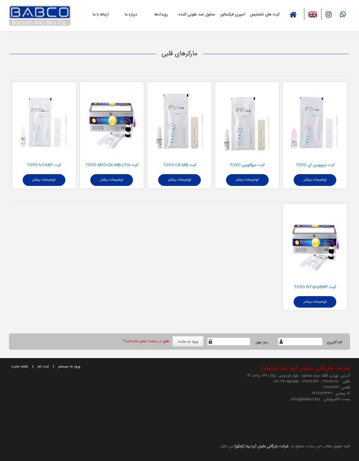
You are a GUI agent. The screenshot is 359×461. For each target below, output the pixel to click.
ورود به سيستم (69, 366)
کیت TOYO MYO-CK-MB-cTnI (111, 165)
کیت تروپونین (323, 165)
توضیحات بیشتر (315, 180)
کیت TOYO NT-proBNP (315, 287)
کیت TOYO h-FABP (44, 165)
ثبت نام (43, 366)
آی (310, 165)
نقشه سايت (19, 366)
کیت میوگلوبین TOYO (247, 165)
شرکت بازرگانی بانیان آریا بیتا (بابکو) (261, 446)
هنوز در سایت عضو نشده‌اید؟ (146, 341)
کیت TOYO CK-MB (179, 165)
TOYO (302, 165)
